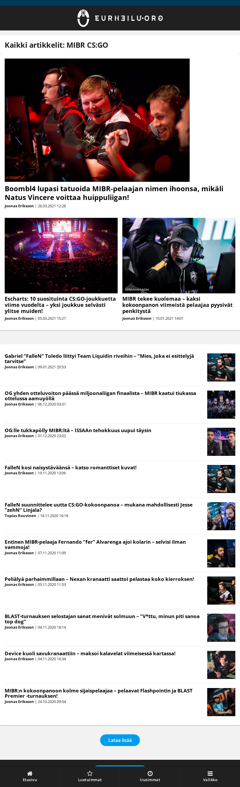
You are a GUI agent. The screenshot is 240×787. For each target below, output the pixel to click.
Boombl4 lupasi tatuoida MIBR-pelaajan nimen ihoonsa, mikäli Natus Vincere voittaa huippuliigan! (114, 193)
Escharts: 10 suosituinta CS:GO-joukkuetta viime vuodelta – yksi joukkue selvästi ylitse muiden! (60, 304)
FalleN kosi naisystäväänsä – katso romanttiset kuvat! (71, 467)
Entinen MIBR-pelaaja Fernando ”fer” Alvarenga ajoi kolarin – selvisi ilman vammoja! (95, 544)
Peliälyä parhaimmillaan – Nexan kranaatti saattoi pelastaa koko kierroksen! (99, 579)
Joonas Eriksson (19, 205)
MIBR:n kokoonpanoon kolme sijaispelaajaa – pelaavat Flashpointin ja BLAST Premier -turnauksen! (99, 693)
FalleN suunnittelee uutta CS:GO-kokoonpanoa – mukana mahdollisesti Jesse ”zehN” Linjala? (99, 507)
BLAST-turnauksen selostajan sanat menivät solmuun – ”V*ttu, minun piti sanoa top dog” (102, 619)
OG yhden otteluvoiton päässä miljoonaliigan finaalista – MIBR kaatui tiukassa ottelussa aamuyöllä (100, 396)
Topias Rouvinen (20, 515)
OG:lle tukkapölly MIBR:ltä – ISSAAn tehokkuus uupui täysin (78, 430)
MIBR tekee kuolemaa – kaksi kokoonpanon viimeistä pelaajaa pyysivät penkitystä (177, 304)
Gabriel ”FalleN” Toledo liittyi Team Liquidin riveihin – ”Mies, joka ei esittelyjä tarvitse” (99, 359)
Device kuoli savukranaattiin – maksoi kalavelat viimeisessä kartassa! (90, 653)
